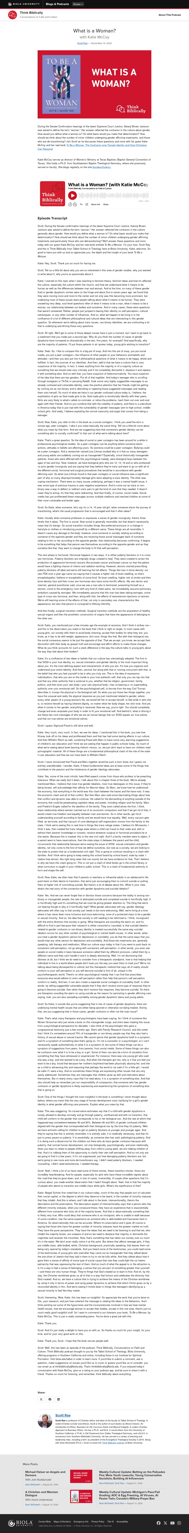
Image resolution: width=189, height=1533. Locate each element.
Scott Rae (82, 43)
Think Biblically (31, 13)
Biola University (26, 4)
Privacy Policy (97, 1521)
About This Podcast (170, 15)
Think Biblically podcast (113, 1442)
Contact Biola (44, 1521)
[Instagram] (179, 1522)
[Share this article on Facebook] (50, 1399)
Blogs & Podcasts (57, 4)
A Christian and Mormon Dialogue (41, 1493)
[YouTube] (172, 1522)
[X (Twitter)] (165, 1522)
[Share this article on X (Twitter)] (41, 1399)
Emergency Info (81, 1521)
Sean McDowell (32, 1484)
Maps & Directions (62, 1521)
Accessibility (122, 1521)
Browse (77, 4)
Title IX (110, 1521)
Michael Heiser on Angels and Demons (45, 1473)
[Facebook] (159, 1522)
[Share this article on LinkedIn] (58, 1399)
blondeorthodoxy (101, 167)
